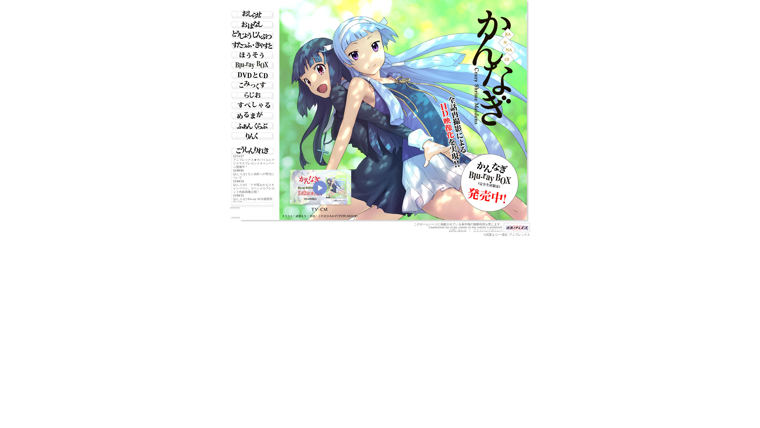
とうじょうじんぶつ (252, 34)
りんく (252, 135)
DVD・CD (252, 75)
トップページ (252, 4)
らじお (252, 95)
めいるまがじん (252, 115)
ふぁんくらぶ (252, 125)
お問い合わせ (458, 230)
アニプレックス (517, 227)
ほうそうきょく (252, 55)
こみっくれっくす (252, 85)
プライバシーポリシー (488, 230)
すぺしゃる (252, 105)
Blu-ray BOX (252, 65)
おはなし (252, 24)
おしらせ (252, 14)
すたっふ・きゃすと (252, 44)
